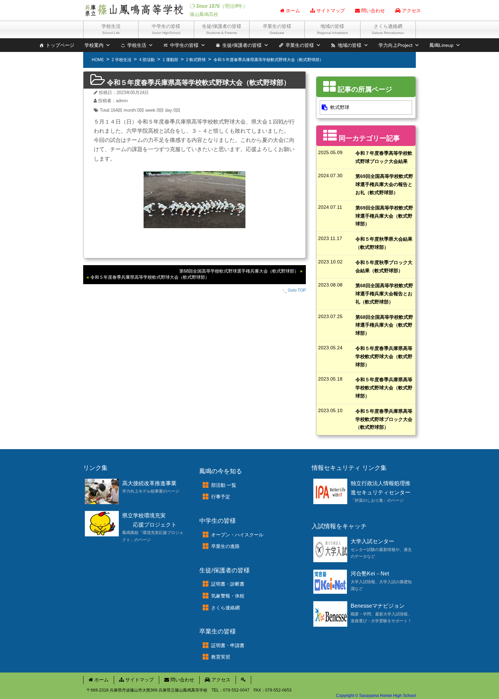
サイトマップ (330, 10)
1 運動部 (170, 59)
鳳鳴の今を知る (220, 471)
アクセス (411, 10)
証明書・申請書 (227, 645)
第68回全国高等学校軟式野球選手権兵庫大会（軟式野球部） (239, 271)
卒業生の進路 (225, 546)
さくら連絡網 (388, 29)
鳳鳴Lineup (441, 45)
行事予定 (220, 496)
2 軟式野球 (196, 59)
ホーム (292, 10)
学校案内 (94, 45)
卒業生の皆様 (277, 29)
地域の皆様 (332, 29)
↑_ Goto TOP (294, 290)
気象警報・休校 (227, 596)
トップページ (60, 45)
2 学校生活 (121, 59)
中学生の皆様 (166, 29)
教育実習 (220, 657)
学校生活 (111, 29)
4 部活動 (147, 59)
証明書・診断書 (227, 584)
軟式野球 (339, 107)
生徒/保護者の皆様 (221, 29)
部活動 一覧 (223, 485)
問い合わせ (372, 10)
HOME (98, 59)
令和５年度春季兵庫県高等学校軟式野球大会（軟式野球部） (149, 277)
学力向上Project (395, 45)
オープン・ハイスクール (237, 534)
